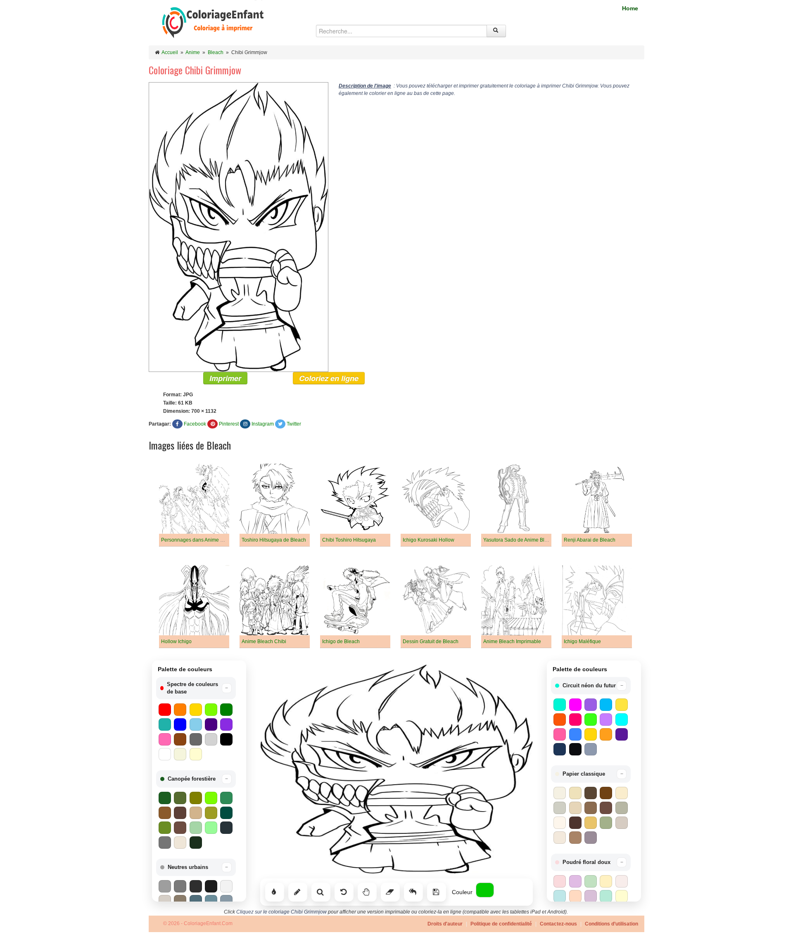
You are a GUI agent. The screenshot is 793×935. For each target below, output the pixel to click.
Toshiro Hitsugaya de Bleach (274, 540)
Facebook (195, 424)
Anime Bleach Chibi (264, 641)
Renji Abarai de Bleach (589, 540)
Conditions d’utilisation (611, 924)
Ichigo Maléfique (582, 641)
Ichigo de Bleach (341, 641)
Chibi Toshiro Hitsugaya (349, 540)
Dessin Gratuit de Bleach (430, 641)
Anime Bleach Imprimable (512, 641)
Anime (192, 52)
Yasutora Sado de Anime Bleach (519, 540)
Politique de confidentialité (501, 924)
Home (630, 8)
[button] (196, 688)
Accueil (169, 52)
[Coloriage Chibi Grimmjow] (238, 227)
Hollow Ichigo (176, 641)
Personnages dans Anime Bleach (198, 540)
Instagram (263, 424)
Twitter (294, 424)
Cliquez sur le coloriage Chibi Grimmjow (281, 912)
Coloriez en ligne (329, 378)
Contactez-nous (558, 924)
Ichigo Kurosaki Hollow (428, 540)
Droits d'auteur (445, 924)
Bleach (215, 52)
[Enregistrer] (436, 892)
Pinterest (229, 424)
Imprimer (225, 378)
